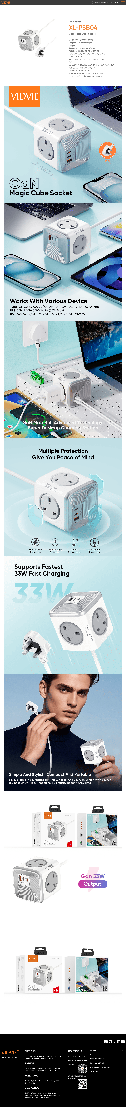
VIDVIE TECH (120, 1050)
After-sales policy (98, 1059)
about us (94, 1071)
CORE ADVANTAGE (97, 1063)
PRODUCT (93, 1050)
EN (115, 2)
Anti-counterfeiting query (101, 1067)
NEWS (92, 1055)
